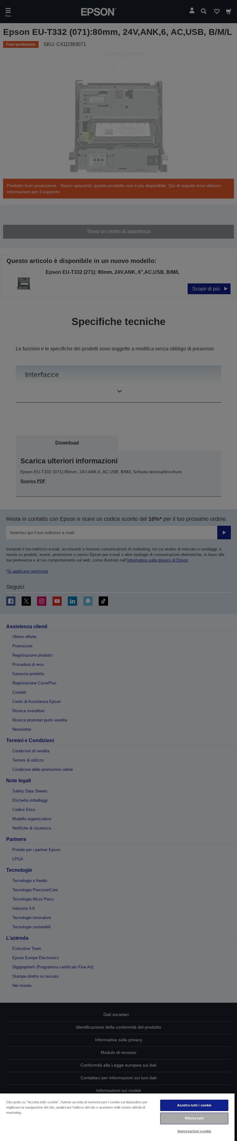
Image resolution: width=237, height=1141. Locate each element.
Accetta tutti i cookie (194, 1105)
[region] (117, 1117)
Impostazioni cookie (194, 1131)
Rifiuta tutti (194, 1118)
